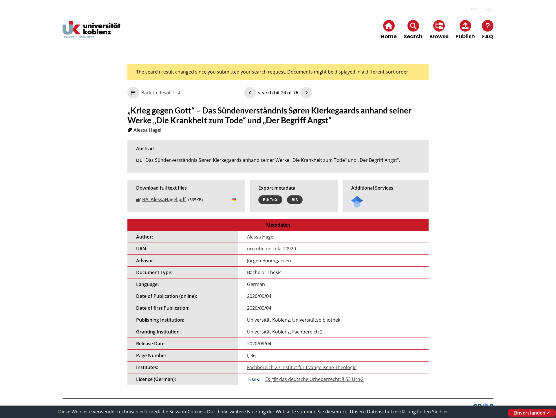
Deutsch (474, 10)
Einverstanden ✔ (531, 413)
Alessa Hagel (147, 130)
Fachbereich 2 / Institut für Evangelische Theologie (301, 367)
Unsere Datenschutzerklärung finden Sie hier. (399, 411)
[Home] (91, 34)
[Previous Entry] (250, 92)
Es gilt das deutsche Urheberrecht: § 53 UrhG (314, 379)
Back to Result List (161, 92)
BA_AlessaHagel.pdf (164, 199)
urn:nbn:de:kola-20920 (271, 248)
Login (488, 10)
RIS (295, 200)
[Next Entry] (306, 92)
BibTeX (270, 200)
